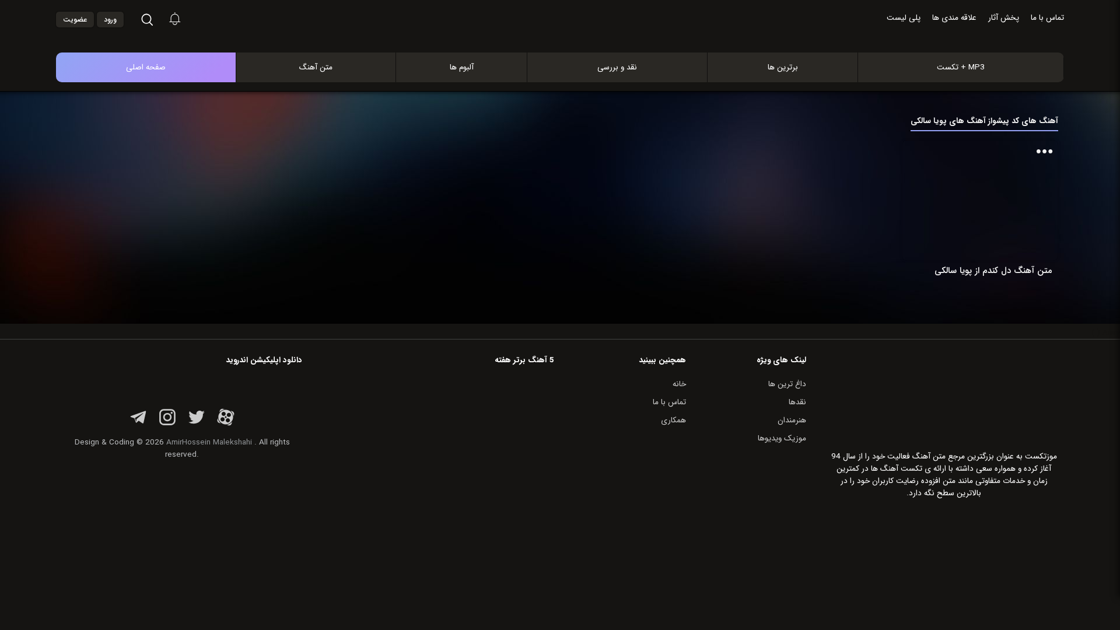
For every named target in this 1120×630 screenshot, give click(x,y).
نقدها (797, 402)
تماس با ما (1047, 18)
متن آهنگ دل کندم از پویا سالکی (993, 271)
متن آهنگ (315, 67)
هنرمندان (792, 420)
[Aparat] (226, 424)
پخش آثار (1003, 18)
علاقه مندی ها (954, 18)
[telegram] (138, 424)
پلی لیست (904, 18)
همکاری (673, 420)
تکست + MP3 (961, 67)
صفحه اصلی (146, 67)
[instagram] (167, 424)
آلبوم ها (462, 67)
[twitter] (196, 424)
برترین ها (783, 67)
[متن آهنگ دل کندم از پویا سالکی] (996, 200)
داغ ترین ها (787, 384)
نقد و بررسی (617, 67)
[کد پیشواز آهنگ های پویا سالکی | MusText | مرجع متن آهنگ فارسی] (572, 40)
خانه (679, 384)
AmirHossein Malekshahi (209, 442)
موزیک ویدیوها (782, 438)
